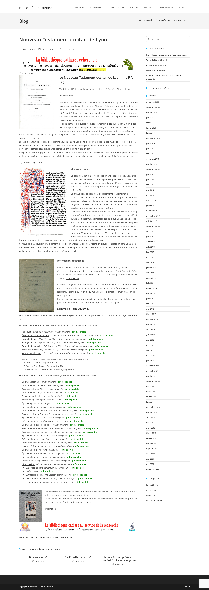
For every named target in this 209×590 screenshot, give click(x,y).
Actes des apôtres (30, 349)
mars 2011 (150, 391)
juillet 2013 (150, 298)
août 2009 (150, 453)
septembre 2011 (153, 381)
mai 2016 (150, 257)
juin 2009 (150, 459)
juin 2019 (150, 148)
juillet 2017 (150, 236)
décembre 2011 (152, 365)
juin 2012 (150, 340)
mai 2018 (150, 184)
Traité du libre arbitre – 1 (156, 60)
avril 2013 (150, 309)
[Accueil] (140, 20)
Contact (187, 586)
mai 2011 (150, 386)
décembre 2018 (152, 159)
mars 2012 (150, 355)
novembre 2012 (153, 319)
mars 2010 (150, 428)
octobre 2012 (151, 324)
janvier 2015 (151, 278)
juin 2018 (150, 179)
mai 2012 (150, 345)
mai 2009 (150, 464)
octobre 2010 (151, 412)
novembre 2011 (153, 371)
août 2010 (150, 417)
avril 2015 (150, 272)
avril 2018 (150, 190)
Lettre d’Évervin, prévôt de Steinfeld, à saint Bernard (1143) (118, 559)
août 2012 (150, 329)
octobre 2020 (151, 112)
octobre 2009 (151, 443)
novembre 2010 (153, 407)
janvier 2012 (151, 360)
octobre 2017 (151, 221)
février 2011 (151, 396)
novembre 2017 (153, 216)
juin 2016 (150, 252)
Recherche (150, 495)
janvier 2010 (151, 438)
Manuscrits (69, 49)
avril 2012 (150, 350)
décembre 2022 (152, 102)
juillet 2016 (150, 247)
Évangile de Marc (30, 339)
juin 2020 (150, 117)
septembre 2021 (153, 107)
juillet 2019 (150, 143)
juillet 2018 (150, 174)
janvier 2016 (151, 267)
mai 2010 (150, 422)
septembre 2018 (153, 169)
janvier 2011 (151, 402)
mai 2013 (150, 303)
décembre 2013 (152, 288)
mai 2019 (150, 153)
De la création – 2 (38, 557)
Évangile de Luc (29, 342)
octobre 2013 (151, 293)
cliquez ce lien (72, 278)
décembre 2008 (152, 469)
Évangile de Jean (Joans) (33, 346)
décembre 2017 (152, 210)
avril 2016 (150, 262)
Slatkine (68, 537)
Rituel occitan (28, 464)
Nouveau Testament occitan (52, 537)
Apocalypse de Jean (31, 353)
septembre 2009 (153, 448)
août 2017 (150, 231)
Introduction (28, 331)
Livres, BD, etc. (152, 485)
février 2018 (151, 200)
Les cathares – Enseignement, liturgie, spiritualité (166, 55)
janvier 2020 (151, 133)
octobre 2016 (151, 241)
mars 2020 (150, 122)
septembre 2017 (153, 226)
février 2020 (151, 128)
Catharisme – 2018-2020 (156, 65)
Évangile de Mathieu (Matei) (35, 335)
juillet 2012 (150, 335)
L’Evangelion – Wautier (155, 70)
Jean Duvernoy (28, 162)
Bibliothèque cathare (35, 7)
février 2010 (151, 433)
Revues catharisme (154, 500)
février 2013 (151, 314)
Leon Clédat (34, 537)
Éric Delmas (29, 49)
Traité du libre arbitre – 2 (78, 557)
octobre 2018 (151, 164)
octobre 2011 (151, 376)
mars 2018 (150, 195)
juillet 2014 (150, 283)
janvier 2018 (151, 205)
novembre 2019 (153, 138)
